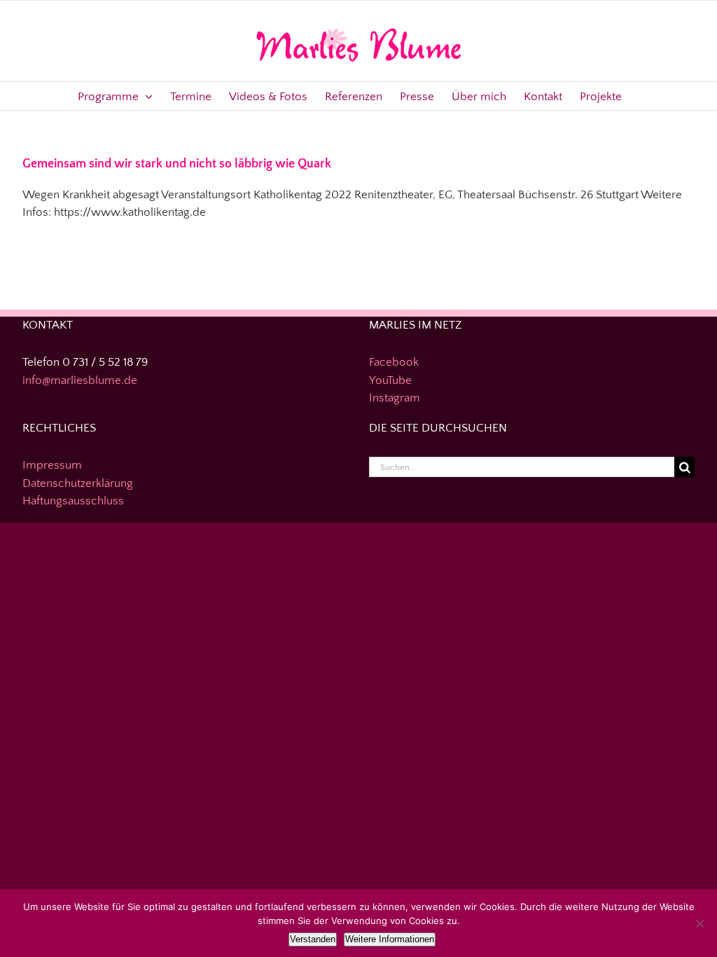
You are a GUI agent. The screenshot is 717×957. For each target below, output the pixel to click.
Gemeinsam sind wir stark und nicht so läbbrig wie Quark (176, 164)
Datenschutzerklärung (77, 483)
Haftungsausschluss (73, 501)
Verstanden (312, 939)
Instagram (394, 398)
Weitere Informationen (389, 939)
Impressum (52, 465)
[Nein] (699, 923)
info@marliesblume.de (79, 380)
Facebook (394, 362)
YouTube (390, 380)
